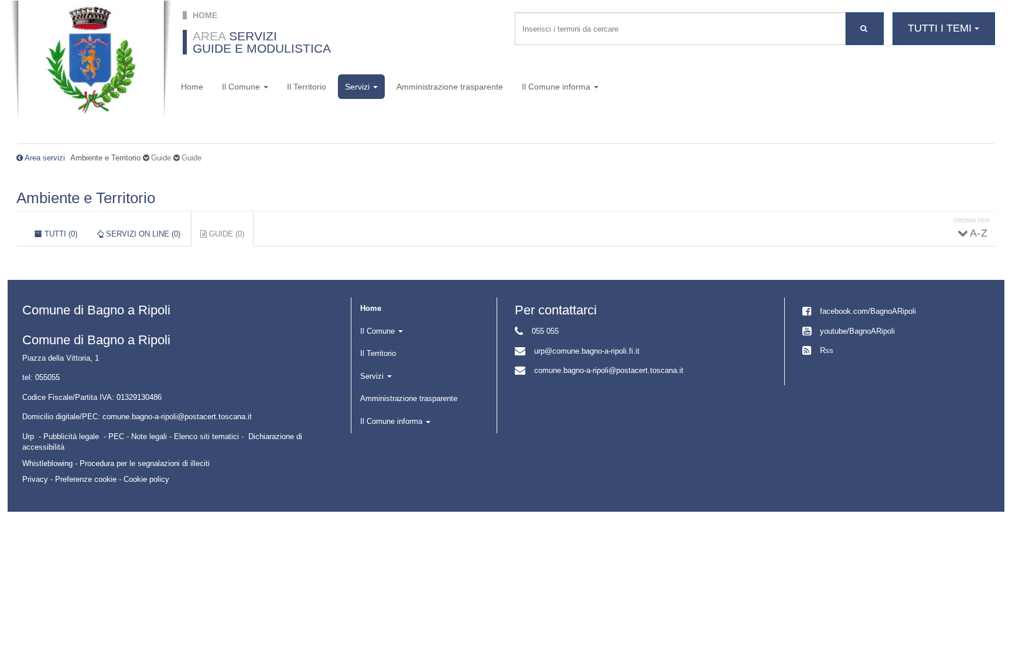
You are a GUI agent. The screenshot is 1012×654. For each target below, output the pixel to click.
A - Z (978, 233)
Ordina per (971, 220)
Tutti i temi (941, 28)
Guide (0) (230, 238)
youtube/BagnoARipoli (857, 331)
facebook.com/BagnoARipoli (868, 311)
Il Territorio (306, 86)
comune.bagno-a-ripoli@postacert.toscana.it (608, 370)
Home (192, 86)
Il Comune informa (557, 86)
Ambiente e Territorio (85, 198)
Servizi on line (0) (142, 234)
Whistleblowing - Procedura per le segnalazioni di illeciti (116, 463)
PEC (116, 436)
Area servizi (45, 157)
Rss (826, 350)
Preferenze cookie (86, 479)
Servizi (358, 86)
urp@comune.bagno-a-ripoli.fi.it (587, 351)
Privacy (35, 479)
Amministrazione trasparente (449, 86)
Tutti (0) (59, 234)
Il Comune (242, 86)
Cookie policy (146, 479)
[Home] (91, 59)
